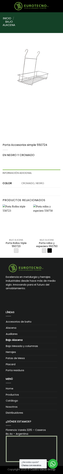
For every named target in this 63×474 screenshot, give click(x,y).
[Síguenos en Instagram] (14, 298)
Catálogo (12, 400)
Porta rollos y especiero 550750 (47, 245)
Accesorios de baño (18, 321)
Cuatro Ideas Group (42, 469)
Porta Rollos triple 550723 (16, 245)
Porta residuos (15, 370)
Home (9, 388)
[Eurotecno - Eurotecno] (31, 6)
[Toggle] (56, 328)
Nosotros (12, 407)
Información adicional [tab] (17, 172)
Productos (12, 394)
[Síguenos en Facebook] (8, 298)
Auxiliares (12, 334)
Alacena (11, 328)
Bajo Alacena (9, 23)
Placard (10, 364)
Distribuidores (14, 413)
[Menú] (8, 6)
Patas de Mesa (15, 358)
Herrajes (11, 352)
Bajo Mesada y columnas (22, 346)
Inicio (7, 18)
